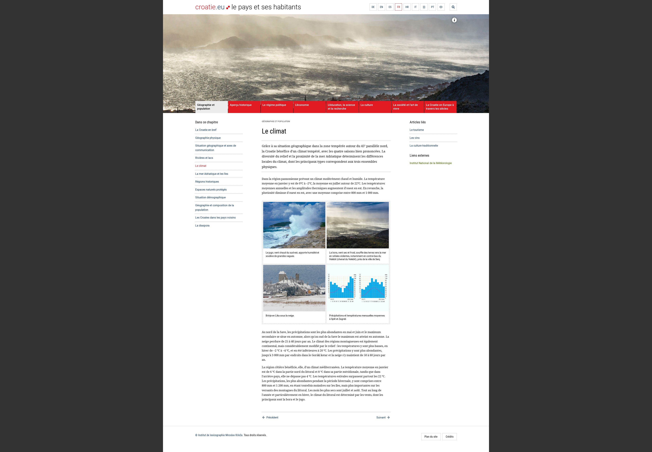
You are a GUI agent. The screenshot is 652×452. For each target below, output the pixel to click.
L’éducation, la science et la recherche (341, 106)
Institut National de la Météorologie (431, 163)
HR (407, 7)
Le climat (200, 166)
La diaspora (202, 225)
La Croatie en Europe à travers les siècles (440, 106)
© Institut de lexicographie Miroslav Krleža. (219, 435)
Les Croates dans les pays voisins (215, 217)
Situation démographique (210, 197)
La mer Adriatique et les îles (211, 174)
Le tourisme (417, 130)
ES (390, 7)
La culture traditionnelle (424, 145)
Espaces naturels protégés (211, 189)
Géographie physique (208, 138)
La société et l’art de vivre (405, 106)
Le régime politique (274, 105)
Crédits (450, 436)
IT (415, 7)
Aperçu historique (241, 105)
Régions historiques (207, 181)
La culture (367, 105)
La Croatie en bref (205, 130)
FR (398, 7)
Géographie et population (205, 106)
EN (381, 7)
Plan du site (431, 436)
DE (373, 7)
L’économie (302, 105)
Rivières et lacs (204, 158)
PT (432, 7)
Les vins (415, 138)
